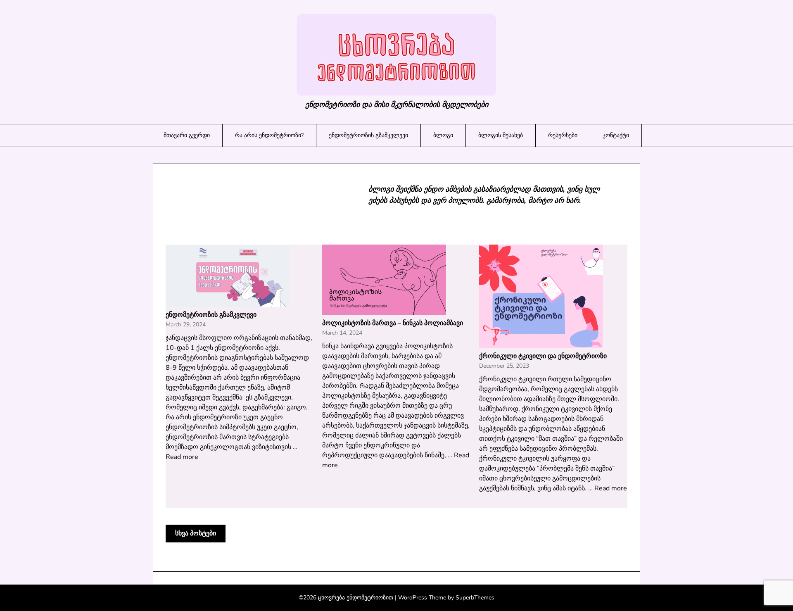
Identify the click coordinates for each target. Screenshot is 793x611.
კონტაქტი (616, 135)
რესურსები (562, 135)
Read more (182, 456)
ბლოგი (443, 135)
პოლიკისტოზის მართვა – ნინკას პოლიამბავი (392, 323)
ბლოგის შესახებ (500, 135)
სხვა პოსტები (195, 533)
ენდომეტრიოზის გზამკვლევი (368, 135)
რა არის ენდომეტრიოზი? (269, 135)
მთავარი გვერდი (187, 135)
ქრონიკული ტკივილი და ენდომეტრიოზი (543, 356)
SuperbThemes (475, 597)
